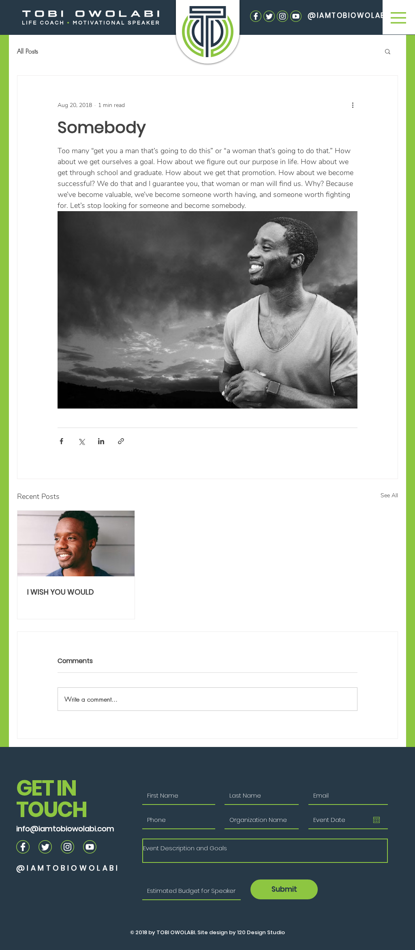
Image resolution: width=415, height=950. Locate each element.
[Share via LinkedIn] (101, 441)
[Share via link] (121, 441)
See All (389, 495)
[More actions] (352, 105)
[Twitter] (269, 16)
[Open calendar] (376, 820)
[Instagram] (282, 16)
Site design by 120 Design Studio (240, 932)
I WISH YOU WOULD (60, 592)
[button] (398, 18)
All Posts (27, 51)
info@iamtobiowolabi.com (65, 829)
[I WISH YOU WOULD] (76, 543)
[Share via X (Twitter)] (81, 441)
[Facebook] (255, 16)
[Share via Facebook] (61, 441)
